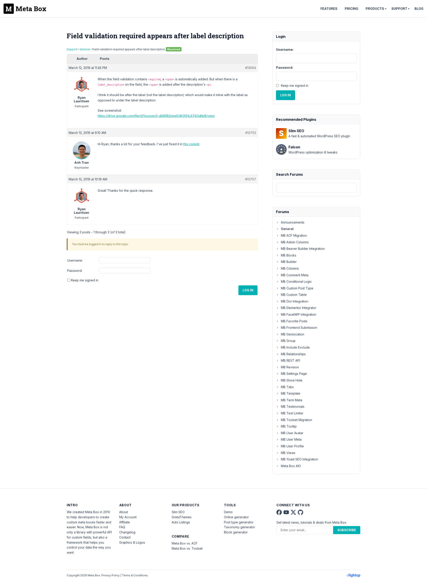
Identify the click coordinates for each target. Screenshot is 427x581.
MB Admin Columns (295, 242)
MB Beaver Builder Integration (303, 248)
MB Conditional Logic (296, 281)
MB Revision (290, 367)
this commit (191, 144)
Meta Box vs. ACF (184, 543)
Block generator (236, 532)
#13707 (250, 179)
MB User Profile (292, 446)
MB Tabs (287, 387)
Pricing (351, 8)
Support (399, 8)
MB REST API (290, 360)
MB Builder (289, 262)
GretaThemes (181, 517)
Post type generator (239, 522)
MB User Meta (291, 439)
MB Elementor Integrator (298, 308)
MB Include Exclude (295, 347)
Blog (419, 8)
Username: (75, 260)
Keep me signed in (84, 280)
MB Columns (290, 268)
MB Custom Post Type (297, 288)
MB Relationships (293, 354)
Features (328, 8)
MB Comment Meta (294, 275)
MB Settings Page (294, 373)
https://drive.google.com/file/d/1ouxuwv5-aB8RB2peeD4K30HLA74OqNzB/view (156, 116)
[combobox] (316, 187)
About (123, 512)
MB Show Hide (291, 380)
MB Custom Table (294, 295)
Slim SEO (178, 512)
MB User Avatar (292, 433)
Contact (125, 537)
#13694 (250, 68)
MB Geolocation (292, 334)
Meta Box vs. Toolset (187, 548)
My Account (128, 517)
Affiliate (124, 522)
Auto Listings (181, 522)
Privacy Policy (110, 575)
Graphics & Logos (132, 542)
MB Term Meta (291, 400)
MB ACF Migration (294, 235)
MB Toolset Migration (296, 420)
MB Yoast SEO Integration (299, 459)
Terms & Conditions (135, 575)
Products (375, 8)
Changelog (127, 532)
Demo (228, 512)
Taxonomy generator (239, 527)
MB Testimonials (292, 406)
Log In (248, 290)
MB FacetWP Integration (298, 314)
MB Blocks (288, 255)
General (85, 49)
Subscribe (346, 530)
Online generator (236, 517)
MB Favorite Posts (294, 321)
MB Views (288, 453)
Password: (74, 270)
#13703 (250, 133)
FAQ (122, 527)
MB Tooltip (289, 426)
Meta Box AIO (291, 466)
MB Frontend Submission (299, 327)
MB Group (288, 341)
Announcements (292, 222)
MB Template (290, 393)
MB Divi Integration (294, 301)
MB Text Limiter (292, 413)
